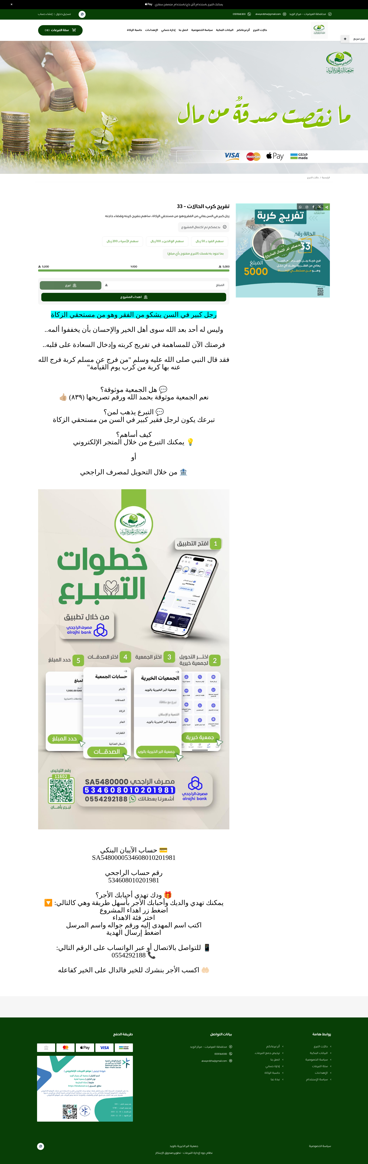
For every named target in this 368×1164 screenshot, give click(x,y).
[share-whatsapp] (300, 206)
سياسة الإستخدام (317, 1079)
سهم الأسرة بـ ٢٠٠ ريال (122, 241)
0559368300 (220, 1054)
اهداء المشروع (131, 297)
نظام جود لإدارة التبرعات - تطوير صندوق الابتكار (184, 1153)
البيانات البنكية (224, 30)
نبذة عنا (275, 1079)
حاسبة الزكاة (134, 30)
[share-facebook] (313, 206)
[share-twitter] (319, 206)
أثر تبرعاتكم (243, 30)
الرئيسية (326, 178)
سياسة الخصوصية (202, 30)
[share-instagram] (306, 206)
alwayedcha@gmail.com (268, 14)
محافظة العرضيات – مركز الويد (208, 1047)
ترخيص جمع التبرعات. (267, 1053)
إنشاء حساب (45, 14)
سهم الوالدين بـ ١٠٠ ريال (167, 241)
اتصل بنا (183, 30)
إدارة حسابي (168, 30)
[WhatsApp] (82, 14)
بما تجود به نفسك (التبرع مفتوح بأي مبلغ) (195, 253)
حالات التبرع (260, 30)
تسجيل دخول (63, 14)
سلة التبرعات (320, 1066)
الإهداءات (151, 30)
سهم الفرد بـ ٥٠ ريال (210, 241)
